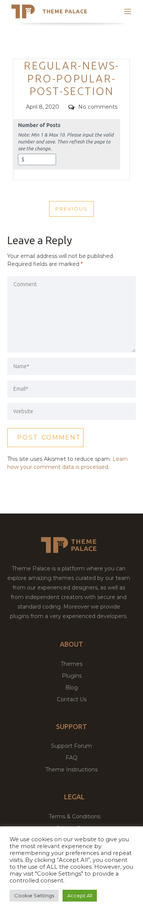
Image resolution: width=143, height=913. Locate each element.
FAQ (71, 757)
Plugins (72, 675)
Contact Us (72, 699)
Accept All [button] (79, 895)
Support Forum (71, 745)
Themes (71, 663)
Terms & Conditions (74, 816)
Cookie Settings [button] (34, 895)
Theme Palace (65, 11)
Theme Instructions (71, 769)
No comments (97, 106)
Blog (71, 687)
